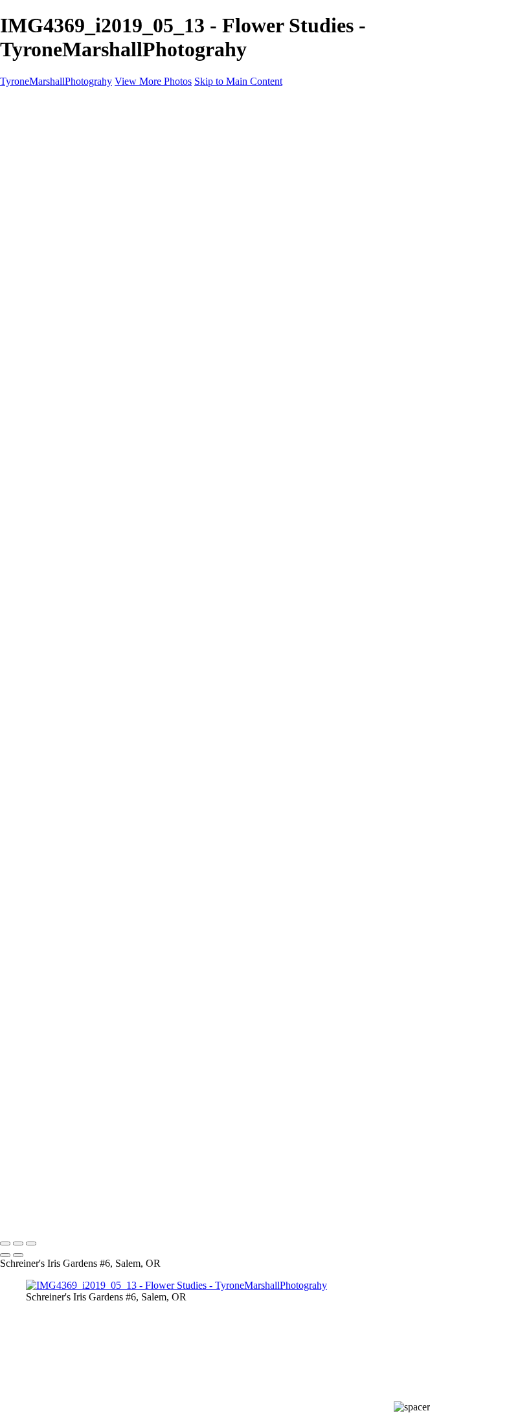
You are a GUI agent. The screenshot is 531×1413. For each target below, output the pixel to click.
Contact (42, 276)
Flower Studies (56, 218)
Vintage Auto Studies (69, 230)
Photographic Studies (69, 241)
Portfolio (44, 136)
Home (38, 125)
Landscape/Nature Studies (79, 160)
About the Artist (58, 264)
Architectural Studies (68, 206)
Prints (37, 253)
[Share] (31, 289)
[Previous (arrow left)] (5, 1255)
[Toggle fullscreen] (18, 1243)
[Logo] (61, 103)
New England (54, 148)
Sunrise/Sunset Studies (72, 171)
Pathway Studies (60, 195)
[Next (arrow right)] (18, 1255)
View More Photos (153, 81)
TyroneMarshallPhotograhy (56, 81)
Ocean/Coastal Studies (72, 183)
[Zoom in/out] (31, 1243)
